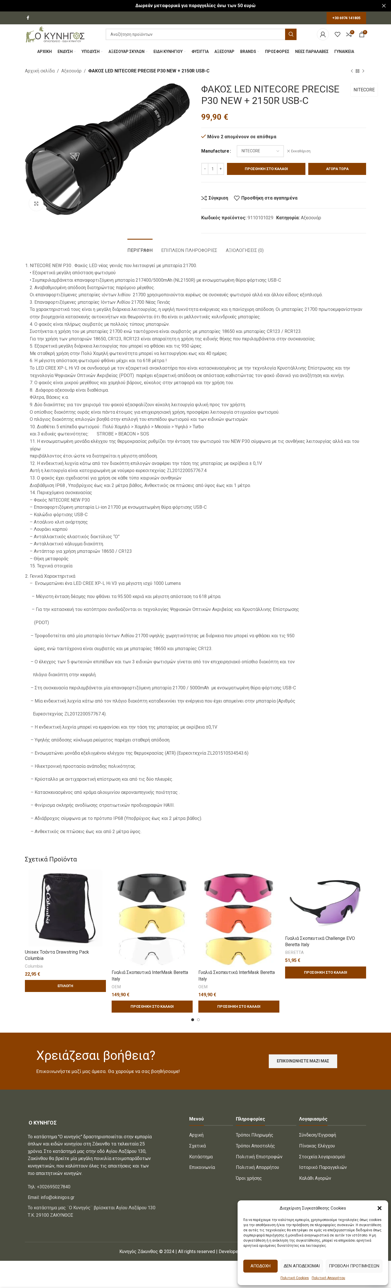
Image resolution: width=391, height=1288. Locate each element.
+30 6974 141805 (346, 18)
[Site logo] (55, 34)
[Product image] (65, 908)
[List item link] (92, 1187)
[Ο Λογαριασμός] (323, 34)
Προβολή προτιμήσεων (354, 1266)
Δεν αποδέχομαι (302, 1266)
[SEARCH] (291, 34)
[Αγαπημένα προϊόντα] (337, 34)
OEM (116, 986)
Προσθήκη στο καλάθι (266, 169)
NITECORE (364, 89)
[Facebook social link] (28, 18)
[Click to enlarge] (36, 203)
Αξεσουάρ (71, 71)
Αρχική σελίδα (40, 71)
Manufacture (215, 151)
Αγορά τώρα (337, 169)
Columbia (34, 966)
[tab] (140, 247)
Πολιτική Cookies (295, 1278)
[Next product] (363, 71)
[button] (379, 1208)
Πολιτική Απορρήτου (328, 1278)
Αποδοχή (260, 1266)
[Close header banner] (384, 5)
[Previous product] (352, 71)
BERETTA (294, 952)
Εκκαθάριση (301, 151)
